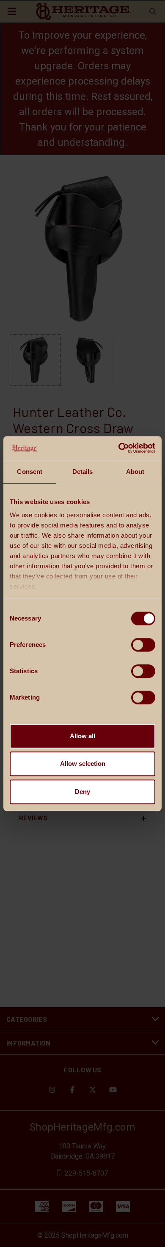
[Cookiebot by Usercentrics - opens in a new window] (118, 447)
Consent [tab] (29, 471)
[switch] (143, 645)
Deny (82, 791)
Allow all (82, 736)
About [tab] (135, 471)
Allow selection (82, 763)
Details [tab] (82, 471)
